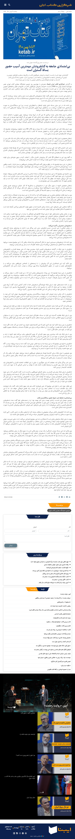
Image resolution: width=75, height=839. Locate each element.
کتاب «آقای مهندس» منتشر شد (60, 580)
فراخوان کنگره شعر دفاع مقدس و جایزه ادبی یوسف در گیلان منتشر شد (52, 650)
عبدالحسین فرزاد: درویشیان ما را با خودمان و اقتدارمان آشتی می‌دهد (50, 571)
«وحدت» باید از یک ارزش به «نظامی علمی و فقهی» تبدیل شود (54, 657)
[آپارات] (26, 833)
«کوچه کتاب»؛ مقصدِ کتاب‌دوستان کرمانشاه (57, 568)
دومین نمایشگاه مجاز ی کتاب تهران (59, 510)
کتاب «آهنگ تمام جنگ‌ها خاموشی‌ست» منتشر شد (55, 577)
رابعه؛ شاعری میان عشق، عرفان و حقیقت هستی (56, 565)
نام (70, 527)
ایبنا (55, 5)
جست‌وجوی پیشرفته (8, 827)
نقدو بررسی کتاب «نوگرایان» (63, 626)
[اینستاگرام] (20, 833)
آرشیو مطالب (33, 827)
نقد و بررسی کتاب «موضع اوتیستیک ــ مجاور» (58, 622)
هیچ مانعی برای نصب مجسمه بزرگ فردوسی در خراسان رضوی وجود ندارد (50, 562)
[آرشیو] (14, 833)
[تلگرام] (23, 833)
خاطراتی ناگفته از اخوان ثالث (28, 713)
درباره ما (21, 827)
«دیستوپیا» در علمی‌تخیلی (64, 602)
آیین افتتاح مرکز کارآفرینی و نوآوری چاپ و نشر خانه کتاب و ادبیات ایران (20, 777)
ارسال (10, 545)
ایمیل (35, 527)
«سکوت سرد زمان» (66, 665)
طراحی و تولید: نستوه (35, 836)
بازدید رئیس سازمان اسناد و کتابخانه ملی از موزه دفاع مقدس (55, 654)
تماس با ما (27, 827)
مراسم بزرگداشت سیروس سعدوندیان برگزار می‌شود (57, 634)
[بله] (17, 833)
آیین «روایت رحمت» (65, 594)
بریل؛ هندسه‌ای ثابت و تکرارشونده (62, 618)
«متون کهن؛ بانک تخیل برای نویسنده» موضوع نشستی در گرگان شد (53, 646)
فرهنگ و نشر (61, 11)
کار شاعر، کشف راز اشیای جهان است (61, 642)
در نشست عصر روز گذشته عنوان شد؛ (37, 62)
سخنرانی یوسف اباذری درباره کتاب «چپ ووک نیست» (57, 638)
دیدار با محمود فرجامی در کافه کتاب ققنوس (59, 669)
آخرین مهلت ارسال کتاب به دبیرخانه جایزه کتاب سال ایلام (54, 582)
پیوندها (16, 828)
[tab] (43, 589)
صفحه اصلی (69, 11)
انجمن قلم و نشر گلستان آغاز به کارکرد (61, 661)
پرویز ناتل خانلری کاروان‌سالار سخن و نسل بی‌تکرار (55, 574)
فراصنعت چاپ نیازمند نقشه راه (27, 734)
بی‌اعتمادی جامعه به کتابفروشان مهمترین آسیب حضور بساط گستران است (37, 68)
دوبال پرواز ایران (31, 797)
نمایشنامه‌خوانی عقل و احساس (63, 614)
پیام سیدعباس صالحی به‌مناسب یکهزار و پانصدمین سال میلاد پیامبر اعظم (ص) (50, 610)
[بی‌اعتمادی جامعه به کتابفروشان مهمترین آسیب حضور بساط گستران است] (37, 36)
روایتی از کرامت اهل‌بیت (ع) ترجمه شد (60, 606)
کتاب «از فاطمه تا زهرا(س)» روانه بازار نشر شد (58, 630)
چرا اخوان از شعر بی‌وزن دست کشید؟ (25, 755)
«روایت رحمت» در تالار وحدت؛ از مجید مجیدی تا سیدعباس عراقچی (53, 598)
